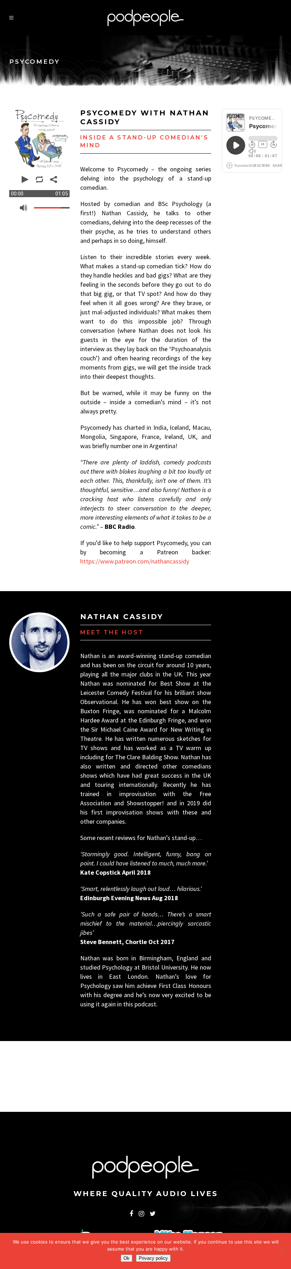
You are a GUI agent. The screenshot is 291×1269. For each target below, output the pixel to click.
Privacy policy (153, 1258)
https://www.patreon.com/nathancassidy (134, 561)
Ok (126, 1258)
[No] (282, 1250)
